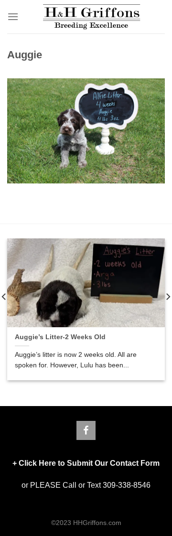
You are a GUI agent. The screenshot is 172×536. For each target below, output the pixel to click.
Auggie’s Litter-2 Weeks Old (60, 337)
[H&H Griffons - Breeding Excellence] (92, 16)
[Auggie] (86, 131)
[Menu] (13, 16)
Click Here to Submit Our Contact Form (89, 463)
